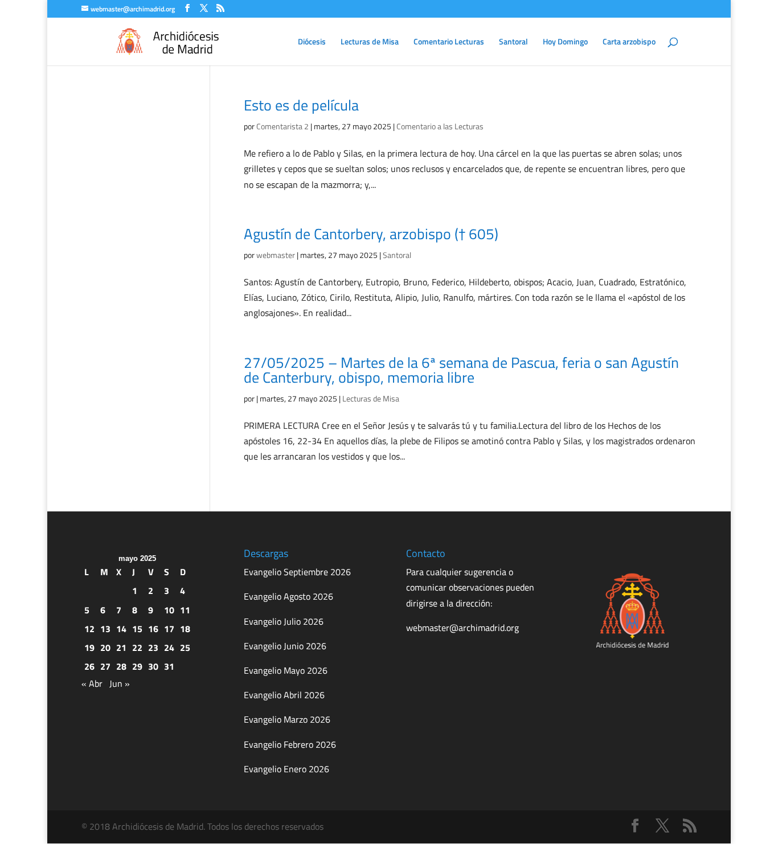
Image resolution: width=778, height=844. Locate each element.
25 (185, 647)
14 (121, 629)
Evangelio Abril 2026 (284, 695)
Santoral (513, 42)
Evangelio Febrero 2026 (290, 744)
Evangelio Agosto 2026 (288, 596)
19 (89, 647)
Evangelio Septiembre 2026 (297, 572)
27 (105, 666)
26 (89, 666)
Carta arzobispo (629, 42)
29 (137, 666)
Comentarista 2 (282, 126)
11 (185, 610)
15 (137, 629)
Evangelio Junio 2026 (285, 646)
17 (169, 629)
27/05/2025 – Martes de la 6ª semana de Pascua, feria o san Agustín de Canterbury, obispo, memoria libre (461, 369)
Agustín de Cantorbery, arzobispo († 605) (371, 234)
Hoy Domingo (565, 42)
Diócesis (312, 42)
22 (137, 647)
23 (153, 647)
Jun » (119, 683)
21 (121, 647)
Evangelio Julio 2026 (284, 621)
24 (169, 647)
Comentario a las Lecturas (440, 126)
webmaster (275, 255)
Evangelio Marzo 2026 (287, 719)
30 (153, 666)
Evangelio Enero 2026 (286, 769)
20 (105, 647)
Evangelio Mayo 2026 (285, 670)
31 (169, 666)
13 (105, 629)
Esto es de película (301, 105)
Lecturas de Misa (370, 42)
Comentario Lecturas (448, 42)
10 (169, 610)
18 (185, 629)
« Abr (92, 683)
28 (121, 666)
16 (153, 629)
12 (89, 629)
